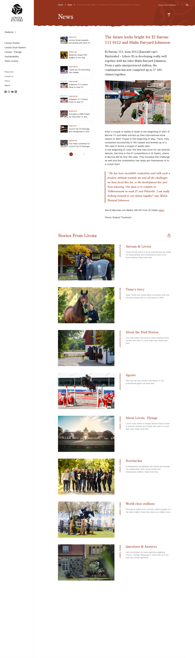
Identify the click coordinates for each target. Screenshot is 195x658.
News (69, 5)
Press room (9, 72)
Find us (7, 81)
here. (161, 210)
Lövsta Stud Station (15, 47)
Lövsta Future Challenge (167, 5)
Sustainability (12, 56)
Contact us (9, 76)
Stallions (9, 32)
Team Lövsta (11, 61)
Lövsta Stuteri (12, 43)
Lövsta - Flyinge (13, 52)
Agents (7, 85)
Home (60, 5)
